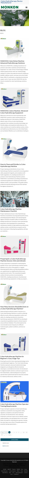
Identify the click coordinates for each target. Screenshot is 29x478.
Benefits (26, 471)
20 (26, 432)
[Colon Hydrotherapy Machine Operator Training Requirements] (14, 402)
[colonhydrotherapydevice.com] (10, 8)
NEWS (4, 443)
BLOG (4, 446)
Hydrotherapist (19, 472)
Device (14, 469)
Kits (22, 469)
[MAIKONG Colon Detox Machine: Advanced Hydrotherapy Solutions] (14, 58)
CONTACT (16, 474)
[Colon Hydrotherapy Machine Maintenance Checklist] (14, 206)
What (18, 471)
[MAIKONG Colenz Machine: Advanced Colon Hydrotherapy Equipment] (14, 108)
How (22, 471)
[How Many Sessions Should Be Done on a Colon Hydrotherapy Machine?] (14, 304)
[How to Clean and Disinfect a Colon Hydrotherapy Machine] (14, 162)
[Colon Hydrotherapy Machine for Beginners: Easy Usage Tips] (14, 354)
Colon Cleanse (12, 471)
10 (23, 432)
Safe (10, 472)
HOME (4, 469)
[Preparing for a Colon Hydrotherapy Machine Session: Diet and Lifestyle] (14, 256)
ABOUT (9, 469)
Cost (13, 472)
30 (2, 434)
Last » (10, 434)
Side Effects (5, 472)
